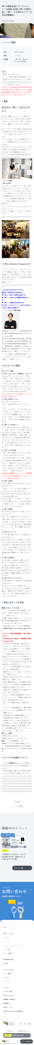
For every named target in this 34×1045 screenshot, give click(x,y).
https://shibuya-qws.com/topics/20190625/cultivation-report (17, 207)
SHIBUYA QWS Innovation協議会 (12, 1011)
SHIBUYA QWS (12, 736)
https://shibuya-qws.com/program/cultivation (17, 216)
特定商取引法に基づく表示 (23, 1031)
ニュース (5, 981)
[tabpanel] (14, 846)
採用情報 (5, 1003)
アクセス (5, 987)
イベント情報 (7, 973)
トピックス (6, 977)
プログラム (6, 937)
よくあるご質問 (7, 991)
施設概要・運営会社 (9, 999)
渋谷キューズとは (8, 934)
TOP (4, 927)
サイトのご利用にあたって (9, 1031)
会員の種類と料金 (8, 959)
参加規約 (26, 626)
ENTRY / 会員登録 (25, 1041)
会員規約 (5, 963)
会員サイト (6, 1007)
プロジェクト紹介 (8, 970)
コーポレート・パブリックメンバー (12, 945)
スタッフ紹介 (6, 949)
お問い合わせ (7, 995)
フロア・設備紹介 (8, 953)
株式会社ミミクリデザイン (16, 738)
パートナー (6, 941)
